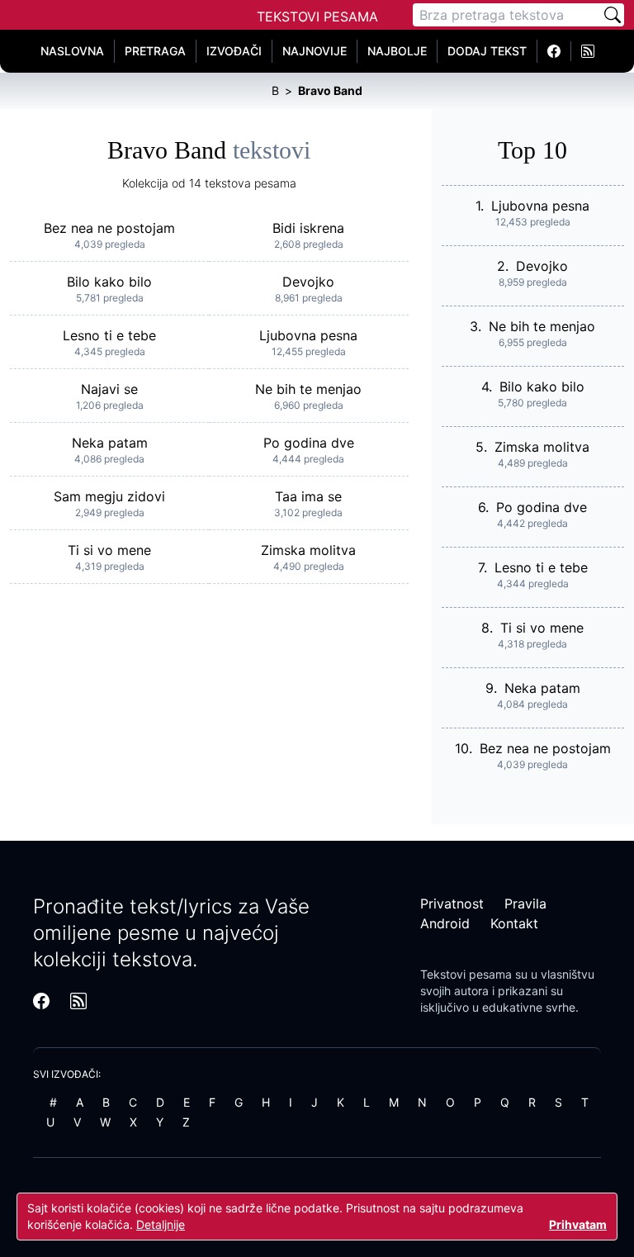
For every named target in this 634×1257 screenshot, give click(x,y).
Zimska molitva (308, 550)
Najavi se (109, 389)
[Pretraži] (612, 14)
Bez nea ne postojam (109, 228)
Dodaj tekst (487, 51)
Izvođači (234, 51)
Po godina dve (308, 442)
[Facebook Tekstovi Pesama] (554, 51)
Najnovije (314, 51)
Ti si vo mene (109, 550)
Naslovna (72, 51)
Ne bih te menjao (308, 389)
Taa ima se (308, 496)
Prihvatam (578, 1224)
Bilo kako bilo (109, 281)
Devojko (308, 281)
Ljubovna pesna (308, 335)
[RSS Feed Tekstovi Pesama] (587, 51)
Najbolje (397, 51)
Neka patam (110, 442)
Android (445, 923)
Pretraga (155, 51)
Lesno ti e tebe (109, 335)
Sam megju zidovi (109, 496)
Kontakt (514, 923)
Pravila (525, 903)
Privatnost (452, 903)
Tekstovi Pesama (317, 16)
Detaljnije (160, 1224)
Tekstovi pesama (466, 974)
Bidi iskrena (308, 228)
